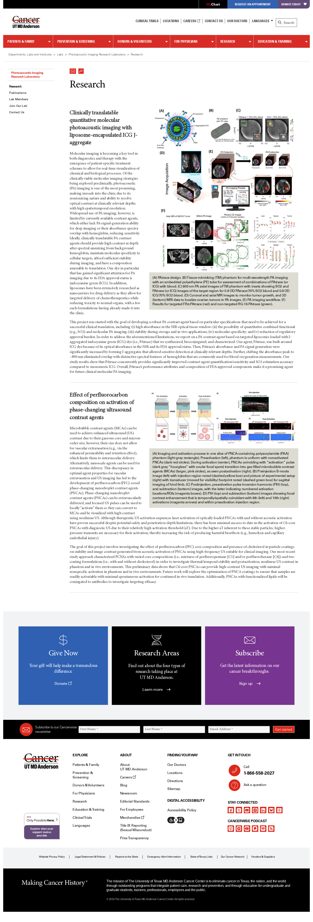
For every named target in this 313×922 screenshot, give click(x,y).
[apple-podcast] (231, 828)
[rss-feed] (271, 828)
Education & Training (275, 41)
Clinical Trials (147, 21)
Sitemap (173, 789)
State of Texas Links (201, 856)
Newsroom (128, 793)
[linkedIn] (263, 810)
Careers (190, 21)
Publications (17, 93)
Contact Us (214, 21)
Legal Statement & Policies (90, 856)
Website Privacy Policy (52, 856)
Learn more (153, 689)
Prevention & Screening (76, 41)
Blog (123, 785)
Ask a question (255, 785)
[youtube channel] (247, 810)
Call (259, 770)
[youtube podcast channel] (247, 828)
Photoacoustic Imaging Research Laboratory (27, 74)
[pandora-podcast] (255, 828)
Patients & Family (20, 41)
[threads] (279, 810)
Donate (61, 683)
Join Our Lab (18, 106)
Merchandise (130, 818)
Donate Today (291, 4)
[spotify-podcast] (239, 828)
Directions (175, 781)
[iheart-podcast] (263, 828)
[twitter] (239, 810)
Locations (174, 773)
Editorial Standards (134, 801)
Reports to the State (126, 856)
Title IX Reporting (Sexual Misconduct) (136, 827)
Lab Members (18, 99)
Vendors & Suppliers (263, 856)
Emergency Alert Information (164, 856)
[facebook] (231, 810)
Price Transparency (134, 838)
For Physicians (186, 41)
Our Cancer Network (232, 856)
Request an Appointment (253, 4)
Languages (260, 21)
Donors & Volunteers (135, 41)
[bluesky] (271, 810)
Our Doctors (237, 21)
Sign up (246, 683)
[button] (73, 70)
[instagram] (255, 810)
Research (227, 41)
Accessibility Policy (181, 810)
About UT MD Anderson (133, 767)
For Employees (131, 809)
